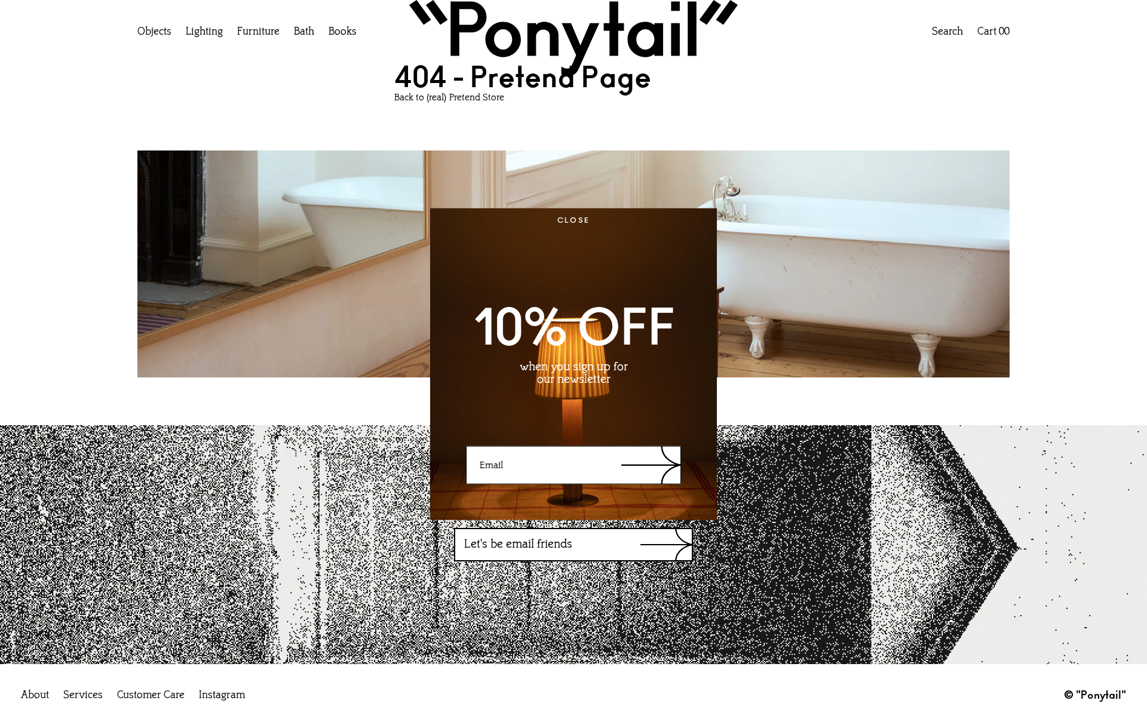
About (35, 695)
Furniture (258, 32)
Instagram (222, 695)
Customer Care (151, 695)
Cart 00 (993, 32)
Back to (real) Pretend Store (449, 98)
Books (343, 32)
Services (83, 695)
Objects (154, 32)
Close (573, 219)
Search (947, 32)
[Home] (573, 41)
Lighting (204, 32)
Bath (304, 32)
